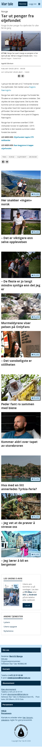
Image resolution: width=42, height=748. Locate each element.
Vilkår (3, 711)
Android (33, 594)
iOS (24, 594)
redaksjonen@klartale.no (18, 678)
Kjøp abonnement (8, 689)
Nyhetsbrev (8, 631)
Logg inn (32, 4)
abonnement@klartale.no (17, 694)
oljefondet (21, 157)
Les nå (27, 605)
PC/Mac (28, 592)
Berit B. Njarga (16, 656)
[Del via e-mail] (22, 76)
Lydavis (7, 622)
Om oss (4, 659)
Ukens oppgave (10, 626)
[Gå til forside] (7, 4)
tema (4, 157)
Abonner (23, 4)
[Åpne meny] (39, 4)
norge (11, 157)
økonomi (33, 157)
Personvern (6, 713)
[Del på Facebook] (19, 76)
